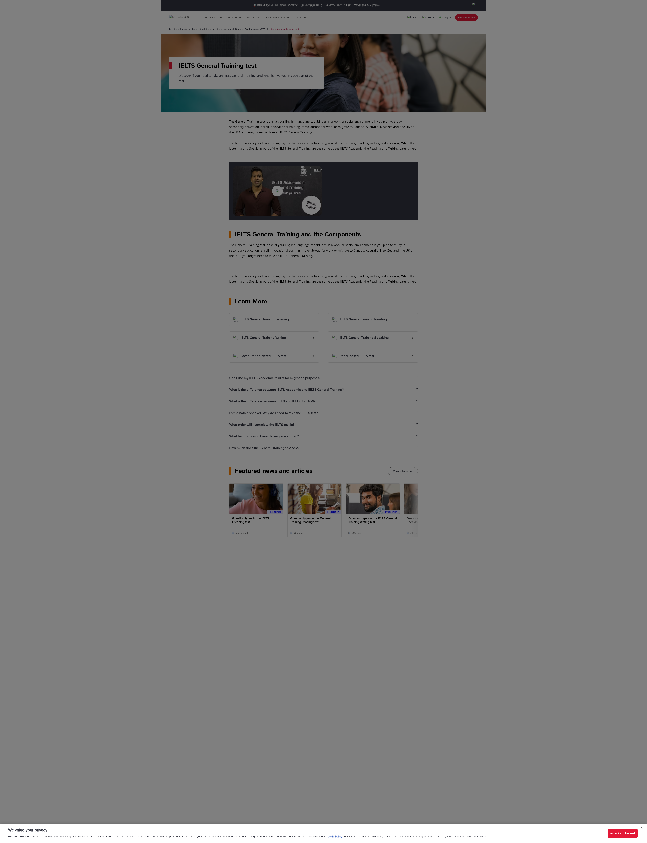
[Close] (641, 827)
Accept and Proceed (622, 833)
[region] (323, 833)
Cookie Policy (334, 836)
